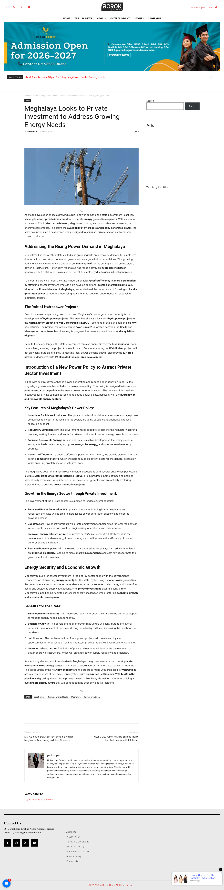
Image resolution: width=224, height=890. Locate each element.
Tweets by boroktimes (158, 187)
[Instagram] (14, 7)
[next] (215, 77)
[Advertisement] (173, 158)
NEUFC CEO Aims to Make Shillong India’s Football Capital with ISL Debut (116, 738)
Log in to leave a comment (38, 799)
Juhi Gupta (32, 131)
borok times (39, 697)
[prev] (210, 77)
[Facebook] (7, 7)
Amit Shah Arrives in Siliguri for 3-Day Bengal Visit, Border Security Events (65, 77)
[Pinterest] (43, 138)
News (35, 95)
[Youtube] (29, 7)
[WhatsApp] (50, 138)
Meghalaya (76, 697)
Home (27, 95)
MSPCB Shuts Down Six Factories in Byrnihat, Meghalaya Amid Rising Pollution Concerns (48, 738)
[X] (21, 7)
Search (150, 100)
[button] (216, 7)
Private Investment (92, 697)
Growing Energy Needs (58, 697)
